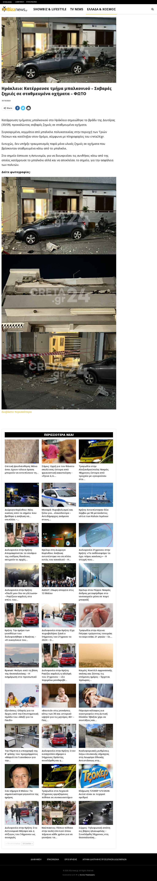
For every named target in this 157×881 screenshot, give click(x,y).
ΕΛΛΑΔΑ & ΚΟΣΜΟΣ (101, 9)
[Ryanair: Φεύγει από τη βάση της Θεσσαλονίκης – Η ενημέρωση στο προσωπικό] (22, 656)
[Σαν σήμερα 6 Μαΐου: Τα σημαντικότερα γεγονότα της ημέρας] (22, 776)
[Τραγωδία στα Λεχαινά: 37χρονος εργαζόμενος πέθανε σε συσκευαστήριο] (59, 776)
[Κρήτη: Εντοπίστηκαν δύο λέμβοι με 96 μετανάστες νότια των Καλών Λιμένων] (96, 495)
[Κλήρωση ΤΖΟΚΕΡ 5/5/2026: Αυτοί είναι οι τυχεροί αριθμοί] (96, 776)
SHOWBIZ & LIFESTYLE (49, 9)
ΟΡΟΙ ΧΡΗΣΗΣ (71, 859)
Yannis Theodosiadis (87, 875)
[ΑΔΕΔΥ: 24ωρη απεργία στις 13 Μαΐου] (59, 575)
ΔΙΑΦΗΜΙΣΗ (19, 2)
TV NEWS (76, 9)
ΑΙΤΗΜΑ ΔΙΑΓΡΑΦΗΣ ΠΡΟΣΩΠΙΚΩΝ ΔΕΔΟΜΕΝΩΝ (104, 859)
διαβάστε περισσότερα (17, 412)
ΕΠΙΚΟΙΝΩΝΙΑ (31, 2)
